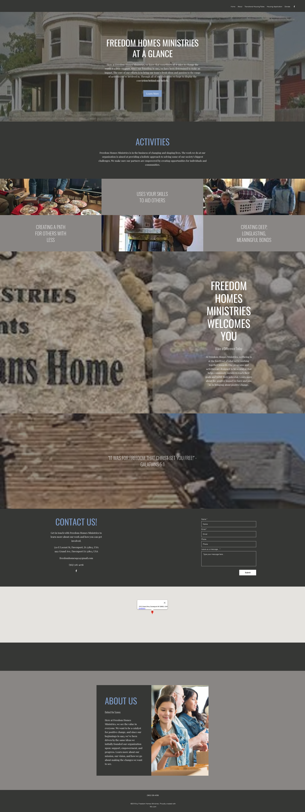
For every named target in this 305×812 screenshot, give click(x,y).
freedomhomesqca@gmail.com (76, 558)
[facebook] (294, 6)
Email (203, 529)
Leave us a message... (210, 549)
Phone (203, 539)
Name (203, 519)
